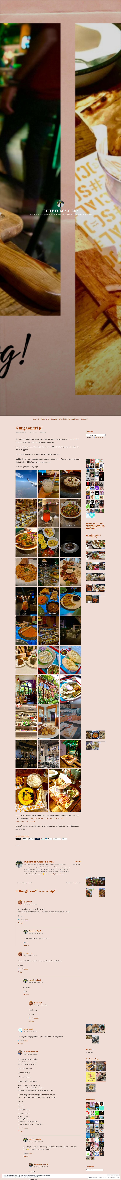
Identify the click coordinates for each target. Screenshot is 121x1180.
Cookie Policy (36, 1176)
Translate (100, 438)
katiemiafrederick (31, 1052)
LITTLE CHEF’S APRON (60, 210)
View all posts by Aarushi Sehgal (54, 874)
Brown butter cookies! (73, 883)
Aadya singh (28, 1029)
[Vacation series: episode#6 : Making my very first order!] (101, 1077)
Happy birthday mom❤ (23, 883)
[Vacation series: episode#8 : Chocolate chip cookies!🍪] (90, 1088)
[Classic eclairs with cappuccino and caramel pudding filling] (90, 1066)
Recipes (54, 419)
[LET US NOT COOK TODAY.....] (90, 1077)
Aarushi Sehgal (21, 432)
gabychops (28, 902)
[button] (89, 544)
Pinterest (84, 419)
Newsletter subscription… (69, 419)
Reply (21, 923)
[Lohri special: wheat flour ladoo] (101, 1066)
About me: (45, 419)
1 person (26, 919)
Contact (36, 419)
